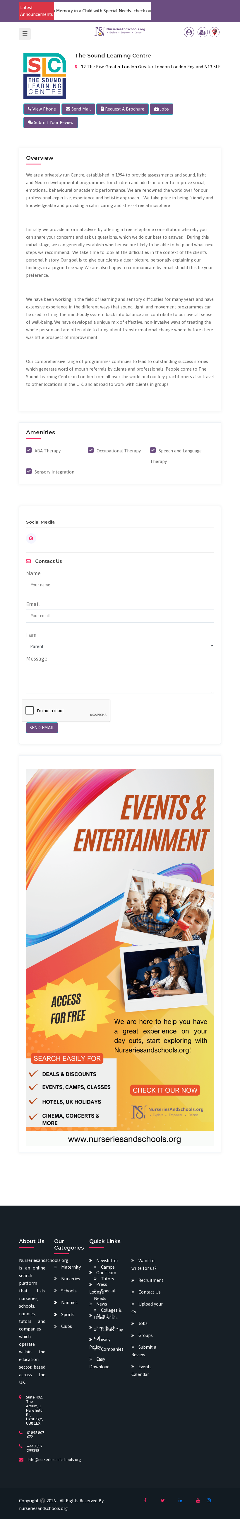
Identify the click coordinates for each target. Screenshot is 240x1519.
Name (33, 573)
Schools (69, 1290)
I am (31, 635)
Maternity (71, 1267)
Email (33, 604)
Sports (67, 1314)
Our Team (106, 1272)
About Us (105, 1315)
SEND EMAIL (42, 727)
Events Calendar (141, 1370)
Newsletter (107, 1260)
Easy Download (99, 1363)
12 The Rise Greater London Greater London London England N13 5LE (150, 66)
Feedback (105, 1327)
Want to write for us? (144, 1264)
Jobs (143, 1323)
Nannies (69, 1302)
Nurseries (70, 1278)
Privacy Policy (99, 1343)
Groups (145, 1335)
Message (36, 658)
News (101, 1303)
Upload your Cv (147, 1307)
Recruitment (150, 1280)
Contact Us (149, 1291)
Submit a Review (143, 1351)
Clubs (66, 1326)
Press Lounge (98, 1288)
